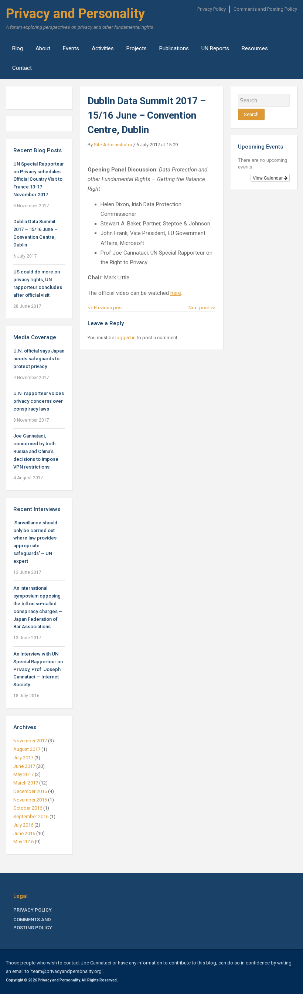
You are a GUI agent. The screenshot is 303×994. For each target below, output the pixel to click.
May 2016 (23, 841)
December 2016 (30, 791)
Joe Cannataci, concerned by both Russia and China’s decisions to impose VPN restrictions (35, 451)
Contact (22, 68)
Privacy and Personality (75, 13)
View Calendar (268, 177)
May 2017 (23, 774)
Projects (136, 48)
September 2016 (30, 816)
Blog (17, 48)
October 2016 (27, 808)
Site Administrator (113, 144)
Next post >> (201, 307)
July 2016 (23, 825)
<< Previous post (105, 307)
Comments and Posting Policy (265, 9)
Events (71, 48)
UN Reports (215, 48)
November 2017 (30, 740)
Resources (255, 48)
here (175, 293)
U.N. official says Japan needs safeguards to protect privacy (38, 358)
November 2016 (30, 800)
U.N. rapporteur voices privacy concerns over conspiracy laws (38, 401)
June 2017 (24, 766)
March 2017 (25, 783)
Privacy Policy (211, 9)
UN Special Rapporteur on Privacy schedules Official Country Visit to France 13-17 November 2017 (38, 179)
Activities (103, 48)
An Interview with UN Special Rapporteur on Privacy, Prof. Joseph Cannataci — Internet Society (38, 669)
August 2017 (26, 749)
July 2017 (23, 757)
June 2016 (24, 833)
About (42, 48)
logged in (125, 337)
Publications (174, 48)
